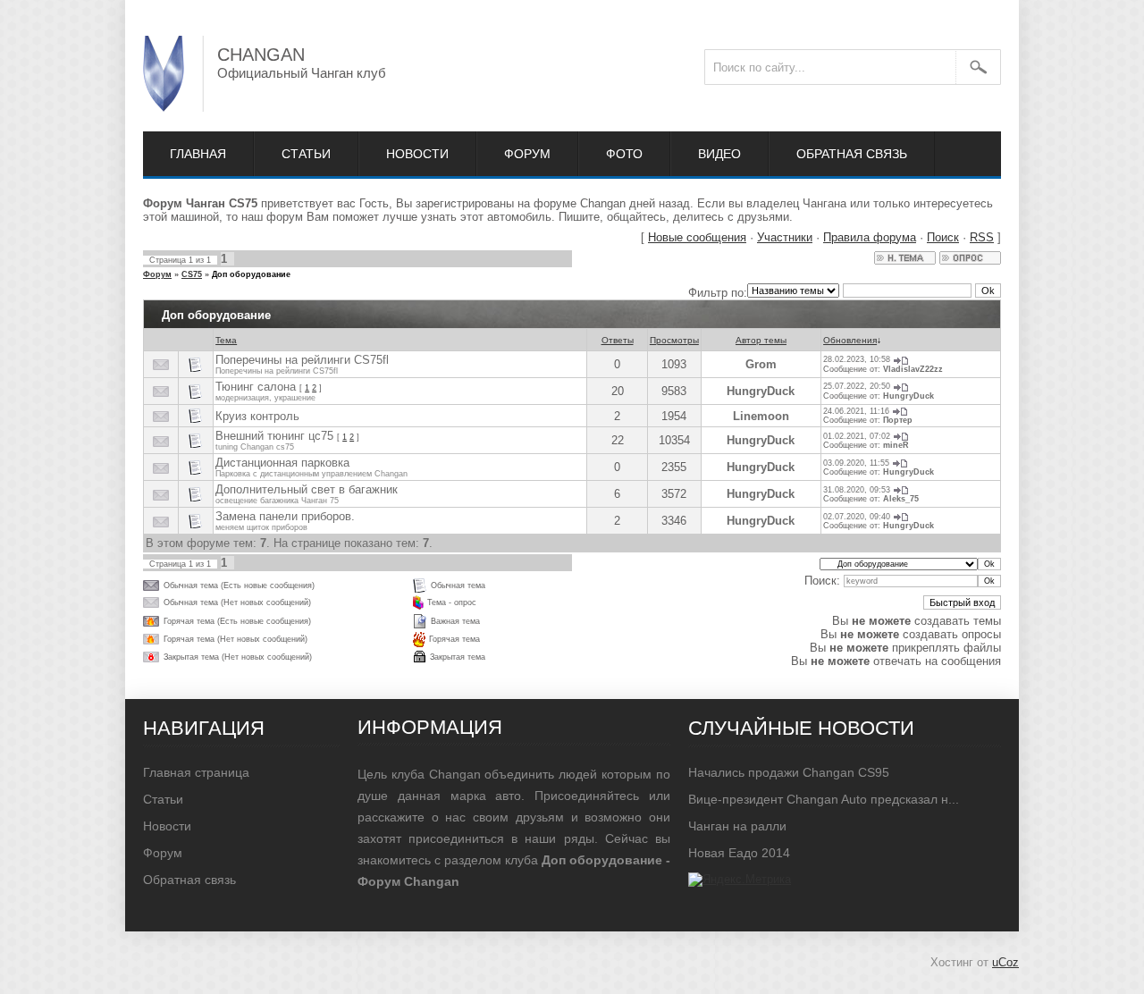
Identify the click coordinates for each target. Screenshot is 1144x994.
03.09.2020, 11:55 (856, 463)
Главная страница (196, 772)
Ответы (617, 340)
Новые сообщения (697, 237)
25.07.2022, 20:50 (856, 386)
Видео (719, 154)
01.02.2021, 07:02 (856, 436)
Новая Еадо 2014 (739, 853)
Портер (898, 420)
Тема (226, 340)
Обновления (850, 340)
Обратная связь (851, 154)
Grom (761, 364)
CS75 (191, 274)
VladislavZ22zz (913, 369)
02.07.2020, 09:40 (856, 516)
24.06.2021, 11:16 (856, 411)
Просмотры (674, 340)
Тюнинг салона (255, 386)
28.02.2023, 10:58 (856, 359)
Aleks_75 (901, 498)
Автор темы (761, 340)
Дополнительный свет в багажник (306, 489)
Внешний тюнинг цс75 (274, 435)
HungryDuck (761, 391)
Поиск (943, 237)
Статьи (306, 154)
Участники (784, 237)
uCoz (1005, 962)
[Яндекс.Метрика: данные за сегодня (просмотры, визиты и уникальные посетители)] (739, 879)
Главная (198, 154)
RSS (982, 237)
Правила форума (869, 237)
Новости (417, 154)
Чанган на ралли (737, 826)
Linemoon (761, 416)
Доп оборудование (251, 274)
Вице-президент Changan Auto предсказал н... (823, 799)
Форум (527, 154)
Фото (624, 154)
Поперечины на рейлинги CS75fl (302, 359)
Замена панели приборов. (285, 516)
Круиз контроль (257, 416)
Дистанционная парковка (282, 462)
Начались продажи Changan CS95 (788, 772)
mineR (896, 445)
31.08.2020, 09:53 (856, 489)
